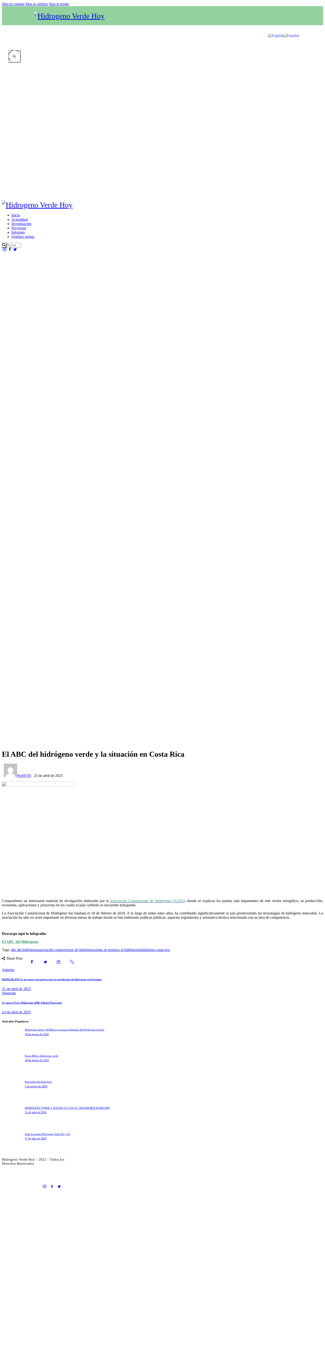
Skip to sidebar (36, 4)
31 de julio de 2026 (35, 1112)
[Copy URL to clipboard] (72, 962)
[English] (275, 20)
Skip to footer (59, 4)
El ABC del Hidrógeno (20, 942)
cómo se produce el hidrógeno (117, 950)
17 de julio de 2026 (35, 1138)
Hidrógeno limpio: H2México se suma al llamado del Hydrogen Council (64, 1029)
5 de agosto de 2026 (36, 1086)
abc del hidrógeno (24, 950)
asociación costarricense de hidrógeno (66, 950)
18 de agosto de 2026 (37, 1034)
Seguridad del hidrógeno (38, 1081)
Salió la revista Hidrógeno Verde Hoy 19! (47, 1134)
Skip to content (13, 4)
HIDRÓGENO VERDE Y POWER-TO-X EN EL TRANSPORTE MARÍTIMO (67, 1107)
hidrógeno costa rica (155, 950)
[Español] (291, 20)
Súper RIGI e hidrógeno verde (41, 1055)
